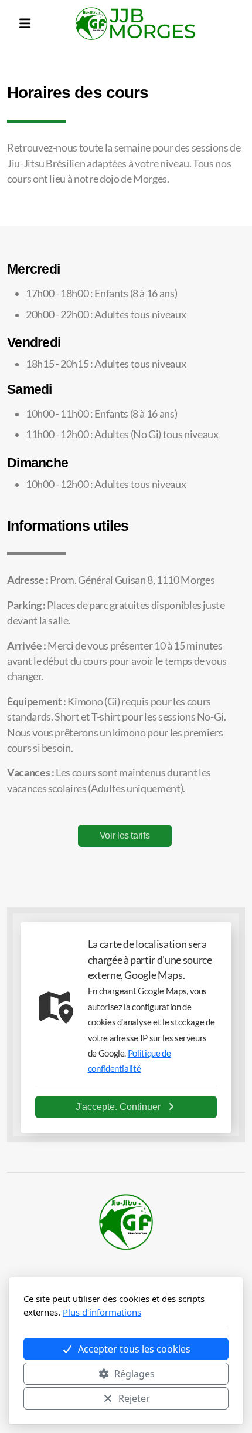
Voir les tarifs (125, 835)
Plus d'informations (102, 1312)
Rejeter (134, 1398)
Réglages (134, 1373)
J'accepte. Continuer (118, 1107)
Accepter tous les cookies (134, 1349)
